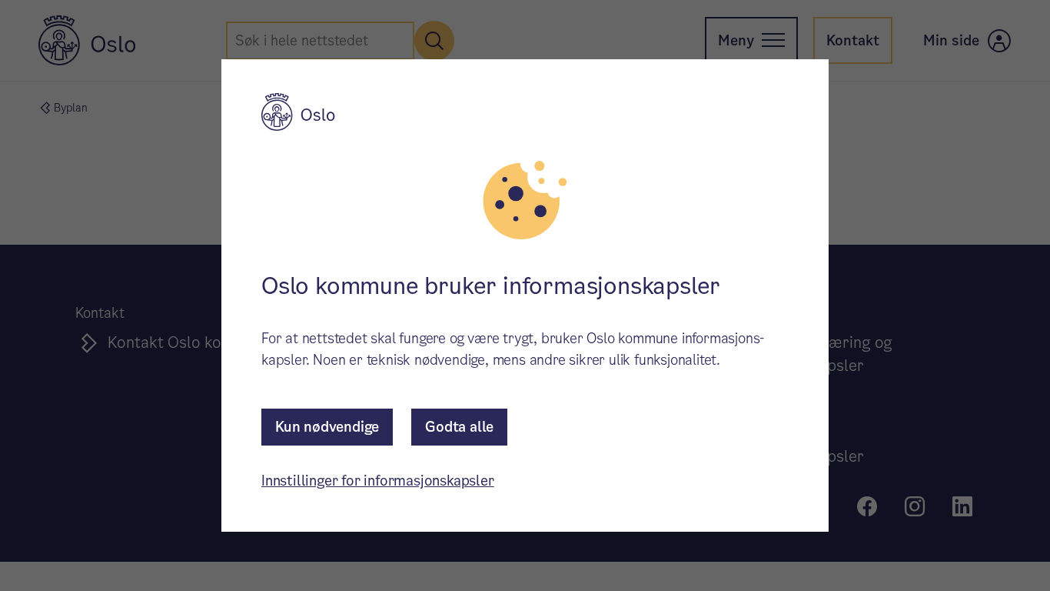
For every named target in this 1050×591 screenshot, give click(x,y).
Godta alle (459, 426)
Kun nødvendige (327, 426)
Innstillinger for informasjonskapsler (377, 480)
